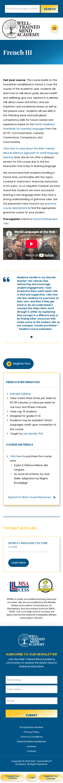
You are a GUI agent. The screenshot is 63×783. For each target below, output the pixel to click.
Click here (16, 456)
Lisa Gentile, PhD (33, 433)
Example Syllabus (20, 394)
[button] (54, 28)
